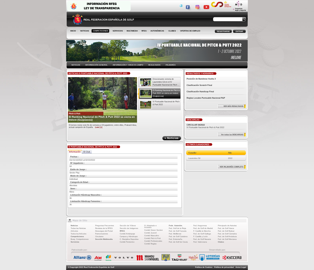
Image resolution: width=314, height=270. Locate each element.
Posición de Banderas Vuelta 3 (201, 79)
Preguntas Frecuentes (104, 226)
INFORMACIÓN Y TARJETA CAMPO (128, 65)
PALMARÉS (171, 65)
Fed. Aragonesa (200, 226)
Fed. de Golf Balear (226, 231)
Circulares (99, 236)
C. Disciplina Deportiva (129, 239)
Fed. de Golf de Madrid (203, 228)
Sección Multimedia (104, 239)
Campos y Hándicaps (129, 236)
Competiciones (77, 236)
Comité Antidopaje (127, 234)
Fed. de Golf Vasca (226, 228)
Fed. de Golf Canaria (177, 231)
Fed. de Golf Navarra (202, 239)
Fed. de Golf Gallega (202, 234)
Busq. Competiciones (79, 239)
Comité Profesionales (153, 241)
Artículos (74, 231)
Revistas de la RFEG (104, 228)
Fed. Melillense (175, 234)
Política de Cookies (203, 267)
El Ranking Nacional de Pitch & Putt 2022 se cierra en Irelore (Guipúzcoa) (166, 93)
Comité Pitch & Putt (152, 238)
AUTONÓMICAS (157, 31)
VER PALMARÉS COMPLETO (231, 167)
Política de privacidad (224, 267)
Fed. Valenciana (200, 242)
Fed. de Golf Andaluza (227, 236)
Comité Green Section (153, 230)
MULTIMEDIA (131, 31)
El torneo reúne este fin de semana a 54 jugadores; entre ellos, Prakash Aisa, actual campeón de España (103, 126)
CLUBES (172, 31)
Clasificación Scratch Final (199, 85)
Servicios (75, 242)
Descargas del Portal (104, 231)
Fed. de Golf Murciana (227, 239)
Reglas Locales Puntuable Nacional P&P (206, 98)
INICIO (73, 31)
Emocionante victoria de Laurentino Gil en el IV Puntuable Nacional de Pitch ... (166, 82)
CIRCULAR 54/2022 (196, 125)
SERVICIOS (117, 31)
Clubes (221, 242)
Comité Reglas (150, 244)
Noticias (74, 226)
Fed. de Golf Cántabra (227, 234)
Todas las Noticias (78, 228)
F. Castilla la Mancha (202, 231)
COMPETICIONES (100, 31)
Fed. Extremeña (175, 239)
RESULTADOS (154, 65)
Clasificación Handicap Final (200, 91)
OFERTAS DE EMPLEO (190, 31)
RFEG (143, 31)
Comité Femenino (127, 242)
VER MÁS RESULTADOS (233, 106)
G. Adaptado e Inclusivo (150, 226)
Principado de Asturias (227, 226)
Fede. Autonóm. (176, 226)
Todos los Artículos (78, 234)
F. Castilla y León (200, 236)
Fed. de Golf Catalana (178, 236)
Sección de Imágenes (129, 228)
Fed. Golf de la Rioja (177, 228)
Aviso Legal (241, 267)
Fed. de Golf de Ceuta (178, 242)
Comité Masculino (151, 236)
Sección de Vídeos (128, 226)
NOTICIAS (84, 31)
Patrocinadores (101, 234)
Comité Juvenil (150, 233)
